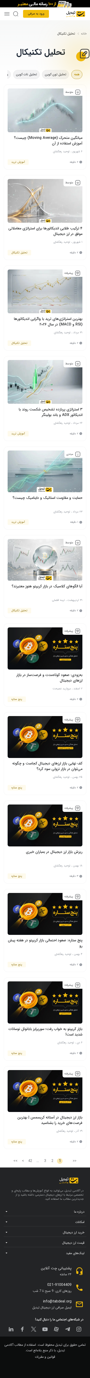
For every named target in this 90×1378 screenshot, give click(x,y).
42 (30, 1161)
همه (77, 74)
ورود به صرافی (36, 14)
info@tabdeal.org (57, 1301)
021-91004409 (59, 1285)
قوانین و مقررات (45, 1356)
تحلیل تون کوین (55, 74)
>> (15, 1161)
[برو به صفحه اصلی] (75, 13)
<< (74, 1161)
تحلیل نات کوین (26, 74)
